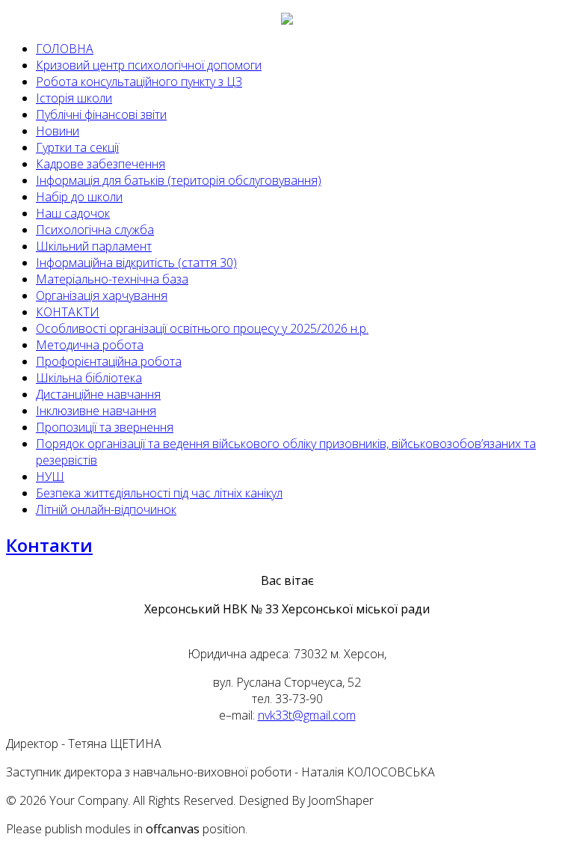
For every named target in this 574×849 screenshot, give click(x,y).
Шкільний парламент (94, 246)
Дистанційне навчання (98, 394)
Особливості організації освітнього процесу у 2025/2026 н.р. (202, 328)
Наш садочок (73, 213)
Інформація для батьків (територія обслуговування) (178, 180)
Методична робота (90, 345)
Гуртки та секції (77, 147)
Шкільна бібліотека (89, 378)
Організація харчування (101, 295)
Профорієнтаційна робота (109, 361)
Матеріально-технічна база (112, 279)
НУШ (50, 476)
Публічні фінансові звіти (101, 114)
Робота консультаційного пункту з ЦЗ (139, 81)
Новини (57, 131)
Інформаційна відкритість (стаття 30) (136, 262)
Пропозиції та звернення (104, 427)
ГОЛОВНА (64, 48)
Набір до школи (79, 197)
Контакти (49, 545)
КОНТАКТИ (67, 312)
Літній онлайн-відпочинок (106, 509)
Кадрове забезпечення (100, 164)
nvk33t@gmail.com (307, 715)
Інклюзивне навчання (96, 410)
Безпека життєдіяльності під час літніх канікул (159, 493)
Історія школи (74, 98)
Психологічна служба (95, 229)
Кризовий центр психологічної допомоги (149, 65)
